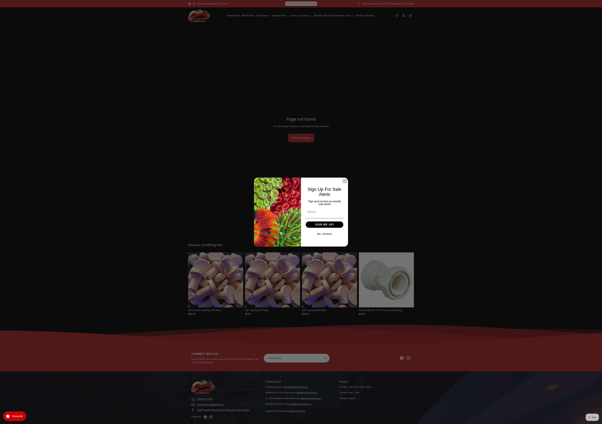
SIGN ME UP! (324, 224)
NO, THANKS (324, 234)
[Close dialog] (344, 181)
